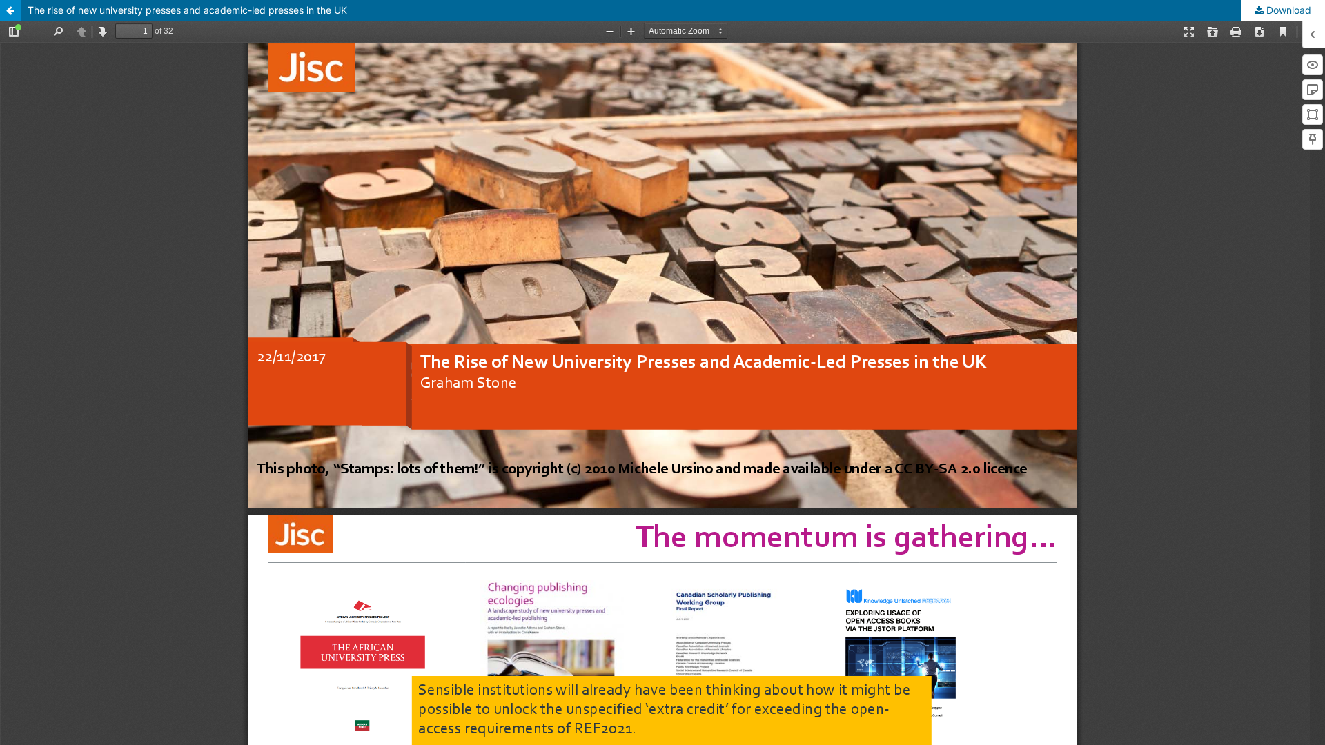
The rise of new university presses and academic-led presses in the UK (187, 10)
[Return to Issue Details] (10, 10)
